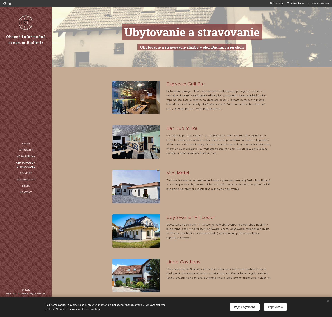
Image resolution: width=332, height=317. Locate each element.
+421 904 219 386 (320, 3)
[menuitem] (26, 144)
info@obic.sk (297, 3)
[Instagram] (10, 3)
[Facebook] (5, 3)
